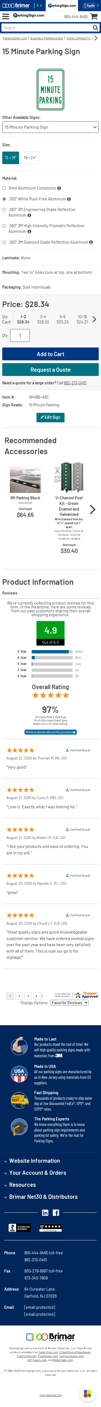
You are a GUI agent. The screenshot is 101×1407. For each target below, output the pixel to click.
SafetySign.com (48, 1352)
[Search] (95, 27)
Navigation (5, 16)
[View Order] (50, 21)
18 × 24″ (30, 157)
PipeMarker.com (48, 1356)
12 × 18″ (11, 157)
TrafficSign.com (26, 1356)
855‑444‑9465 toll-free (43, 1252)
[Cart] (95, 17)
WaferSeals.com (63, 1360)
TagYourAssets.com (71, 1356)
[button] (87, 1393)
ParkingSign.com (15, 38)
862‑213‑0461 (75, 382)
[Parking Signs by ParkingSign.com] (27, 16)
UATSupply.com (37, 1360)
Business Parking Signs (46, 38)
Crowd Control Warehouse (74, 1352)
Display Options (34, 1002)
